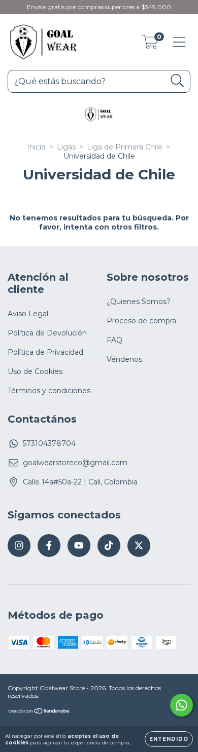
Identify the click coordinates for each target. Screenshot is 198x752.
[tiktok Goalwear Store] (108, 545)
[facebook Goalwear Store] (49, 545)
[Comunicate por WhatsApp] (181, 705)
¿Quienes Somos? (139, 301)
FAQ (114, 340)
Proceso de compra (141, 320)
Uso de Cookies (35, 371)
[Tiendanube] (39, 712)
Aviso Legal (28, 313)
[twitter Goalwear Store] (138, 545)
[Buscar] (177, 81)
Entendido (168, 739)
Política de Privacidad (45, 352)
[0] (150, 44)
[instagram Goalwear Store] (19, 545)
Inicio (36, 147)
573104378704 (49, 443)
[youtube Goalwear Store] (79, 545)
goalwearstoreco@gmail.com (75, 462)
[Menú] (179, 42)
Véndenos (124, 359)
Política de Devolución (47, 332)
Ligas (66, 147)
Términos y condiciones (49, 390)
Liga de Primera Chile (124, 147)
